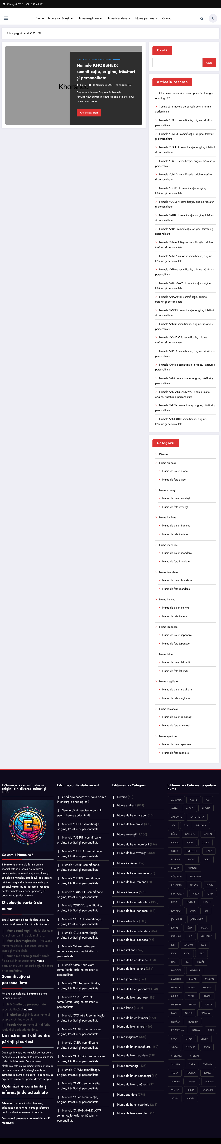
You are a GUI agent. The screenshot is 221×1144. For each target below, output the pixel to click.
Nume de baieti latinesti (176, 662)
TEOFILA (191, 1073)
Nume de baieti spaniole (176, 744)
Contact (167, 18)
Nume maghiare (88, 18)
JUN (206, 910)
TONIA (207, 1073)
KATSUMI (176, 936)
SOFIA (207, 1047)
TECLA (174, 1073)
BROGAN (201, 825)
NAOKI (188, 1013)
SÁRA (192, 1064)
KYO (173, 953)
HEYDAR (190, 902)
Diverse (163, 454)
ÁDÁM (174, 1098)
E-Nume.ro (8, 865)
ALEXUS (206, 808)
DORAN (175, 859)
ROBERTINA (177, 1030)
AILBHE (194, 800)
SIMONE (190, 1047)
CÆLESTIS (191, 851)
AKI (207, 800)
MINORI (207, 996)
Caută (162, 50)
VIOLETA (209, 1081)
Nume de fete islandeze (176, 589)
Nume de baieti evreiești (176, 498)
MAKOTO (176, 979)
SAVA (174, 1039)
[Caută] (202, 19)
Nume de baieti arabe (175, 471)
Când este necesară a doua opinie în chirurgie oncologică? (81, 799)
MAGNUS (195, 970)
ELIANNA (193, 868)
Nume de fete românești (176, 725)
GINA (210, 893)
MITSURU (176, 1004)
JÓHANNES (197, 919)
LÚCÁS (201, 962)
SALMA (196, 1030)
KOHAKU (188, 945)
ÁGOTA (190, 1098)
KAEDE (204, 928)
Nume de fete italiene (174, 616)
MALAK (193, 979)
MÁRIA (192, 1004)
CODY (174, 851)
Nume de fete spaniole (175, 753)
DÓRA (207, 859)
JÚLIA (189, 928)
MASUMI (207, 987)
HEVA (174, 902)
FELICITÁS (176, 885)
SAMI (211, 1030)
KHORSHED (125, 85)
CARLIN (208, 834)
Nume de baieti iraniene (176, 526)
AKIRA (174, 808)
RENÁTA (175, 1021)
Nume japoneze (168, 627)
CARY (190, 842)
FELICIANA (195, 876)
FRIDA (196, 893)
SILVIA (174, 1047)
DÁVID (191, 859)
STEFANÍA (176, 1055)
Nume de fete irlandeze (176, 561)
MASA (191, 987)
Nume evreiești (167, 490)
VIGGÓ (192, 1081)
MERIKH (175, 996)
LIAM (173, 962)
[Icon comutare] (6, 18)
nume (83, 85)
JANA (192, 910)
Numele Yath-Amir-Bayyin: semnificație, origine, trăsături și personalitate (77, 951)
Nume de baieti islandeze (177, 580)
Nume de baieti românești (177, 717)
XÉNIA (191, 1090)
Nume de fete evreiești (175, 507)
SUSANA (176, 1064)
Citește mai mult (89, 112)
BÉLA (174, 834)
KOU (203, 945)
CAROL (175, 842)
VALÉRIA (175, 1081)
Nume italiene (167, 599)
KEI (190, 936)
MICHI (191, 996)
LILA (187, 962)
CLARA (205, 842)
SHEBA (204, 1039)
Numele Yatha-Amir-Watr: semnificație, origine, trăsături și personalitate (77, 970)
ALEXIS (189, 808)
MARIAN (209, 979)
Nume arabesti (167, 463)
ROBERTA (193, 1021)
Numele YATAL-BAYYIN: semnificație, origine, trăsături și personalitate (77, 1002)
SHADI (188, 1039)
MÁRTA (208, 1004)
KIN (173, 945)
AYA (186, 825)
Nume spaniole (168, 736)
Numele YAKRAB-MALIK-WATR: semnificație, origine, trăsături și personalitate (79, 1115)
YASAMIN (208, 1090)
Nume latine (166, 654)
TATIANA (208, 1064)
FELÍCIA (194, 885)
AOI (173, 825)
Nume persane (144, 18)
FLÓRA (210, 885)
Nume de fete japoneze (176, 644)
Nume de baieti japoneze (177, 635)
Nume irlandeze (168, 545)
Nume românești (59, 18)
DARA (209, 851)
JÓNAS (175, 928)
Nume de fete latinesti (175, 671)
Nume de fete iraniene (87, 59)
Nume (40, 18)
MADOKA (176, 970)
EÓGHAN (176, 876)
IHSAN (206, 902)
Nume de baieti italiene (175, 608)
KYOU (187, 953)
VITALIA (175, 1090)
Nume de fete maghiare (176, 698)
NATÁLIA (205, 1013)
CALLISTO (190, 834)
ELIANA (175, 868)
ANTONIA (176, 816)
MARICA (175, 987)
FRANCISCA (177, 893)
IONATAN (176, 910)
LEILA (201, 953)
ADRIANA (176, 800)
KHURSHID (206, 936)
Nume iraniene (104, 59)
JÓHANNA (176, 919)
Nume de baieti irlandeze (177, 553)
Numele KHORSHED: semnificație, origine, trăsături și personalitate (106, 71)
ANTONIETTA (197, 816)
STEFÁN (194, 1055)
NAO (174, 1013)
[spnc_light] (213, 18)
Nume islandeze (117, 18)
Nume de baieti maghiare (177, 689)
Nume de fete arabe (174, 480)
